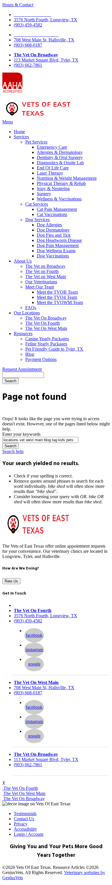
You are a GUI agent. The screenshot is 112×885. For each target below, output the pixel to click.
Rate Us (11, 581)
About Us (23, 261)
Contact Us (24, 818)
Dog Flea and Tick (54, 235)
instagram (34, 649)
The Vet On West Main (46, 328)
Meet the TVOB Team (57, 292)
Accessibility (25, 829)
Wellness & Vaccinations (59, 198)
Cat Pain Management (57, 209)
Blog (29, 354)
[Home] (38, 116)
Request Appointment (22, 369)
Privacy (21, 823)
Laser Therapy (50, 173)
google (34, 664)
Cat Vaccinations (52, 214)
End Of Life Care (53, 167)
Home (19, 131)
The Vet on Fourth (42, 271)
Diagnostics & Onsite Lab (60, 162)
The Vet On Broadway (36, 54)
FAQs (30, 307)
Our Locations (27, 312)
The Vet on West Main (45, 276)
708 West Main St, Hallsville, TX (44, 39)
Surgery (44, 193)
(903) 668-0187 (28, 45)
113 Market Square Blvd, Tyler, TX (46, 60)
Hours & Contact (17, 4)
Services (21, 136)
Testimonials (25, 813)
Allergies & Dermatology (60, 152)
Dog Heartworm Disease (59, 240)
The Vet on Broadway (45, 266)
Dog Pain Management (58, 245)
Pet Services (36, 141)
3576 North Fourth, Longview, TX (45, 19)
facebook (34, 635)
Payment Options (41, 359)
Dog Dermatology (53, 230)
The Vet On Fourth (42, 323)
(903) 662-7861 (28, 65)
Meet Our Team (39, 286)
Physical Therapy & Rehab (61, 183)
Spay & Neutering (53, 188)
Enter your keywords (21, 434)
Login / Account (28, 834)
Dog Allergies (49, 224)
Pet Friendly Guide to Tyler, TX (54, 349)
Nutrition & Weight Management (66, 178)
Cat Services (36, 204)
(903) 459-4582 (28, 24)
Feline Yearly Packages (46, 343)
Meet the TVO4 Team (57, 297)
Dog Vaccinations (53, 255)
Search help (13, 451)
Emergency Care (52, 147)
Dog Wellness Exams (56, 250)
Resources (23, 333)
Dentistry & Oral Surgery (60, 157)
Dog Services (37, 219)
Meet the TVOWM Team (60, 302)
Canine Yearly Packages (47, 338)
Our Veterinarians (41, 281)
